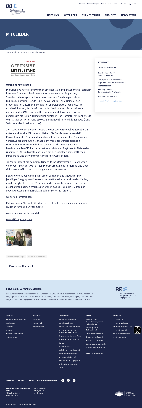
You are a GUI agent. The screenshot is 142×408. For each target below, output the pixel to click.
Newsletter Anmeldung (120, 337)
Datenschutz (21, 380)
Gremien (9, 330)
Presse (116, 4)
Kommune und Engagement (68, 354)
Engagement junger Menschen (69, 339)
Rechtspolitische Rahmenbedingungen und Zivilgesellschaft (94, 322)
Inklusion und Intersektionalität (69, 350)
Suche (134, 4)
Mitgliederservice (38, 327)
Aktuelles (81, 4)
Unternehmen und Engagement (69, 361)
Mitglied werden (38, 323)
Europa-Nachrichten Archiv (121, 334)
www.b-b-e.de (38, 393)
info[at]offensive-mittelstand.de (110, 80)
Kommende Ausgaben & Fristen (123, 327)
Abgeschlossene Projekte (94, 353)
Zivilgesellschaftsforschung (68, 364)
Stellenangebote (11, 337)
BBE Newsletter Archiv (120, 330)
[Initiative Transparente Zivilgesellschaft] (125, 394)
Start (7, 52)
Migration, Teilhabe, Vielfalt (68, 357)
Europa (61, 343)
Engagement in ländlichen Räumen (70, 336)
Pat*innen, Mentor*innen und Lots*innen (95, 349)
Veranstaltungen (93, 4)
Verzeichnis (25, 52)
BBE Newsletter (118, 320)
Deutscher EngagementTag (94, 333)
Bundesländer (10, 323)
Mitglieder (70, 15)
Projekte (110, 15)
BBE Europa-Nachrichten (121, 323)
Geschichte (10, 327)
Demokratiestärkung (66, 323)
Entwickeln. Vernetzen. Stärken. (16, 320)
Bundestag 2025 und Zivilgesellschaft (92, 329)
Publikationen (106, 4)
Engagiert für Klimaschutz (94, 340)
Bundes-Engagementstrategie (96, 344)
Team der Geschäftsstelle (14, 334)
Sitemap (31, 380)
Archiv (61, 368)
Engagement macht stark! (94, 337)
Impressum (10, 380)
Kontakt (123, 4)
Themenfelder (91, 15)
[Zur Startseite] (15, 9)
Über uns (53, 15)
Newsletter (128, 15)
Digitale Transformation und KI (69, 327)
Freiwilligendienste (65, 346)
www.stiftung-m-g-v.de (19, 219)
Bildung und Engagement (67, 320)
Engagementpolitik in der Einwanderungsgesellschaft (68, 331)
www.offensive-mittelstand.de (23, 213)
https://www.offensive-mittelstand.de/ (112, 83)
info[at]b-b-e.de (39, 391)
